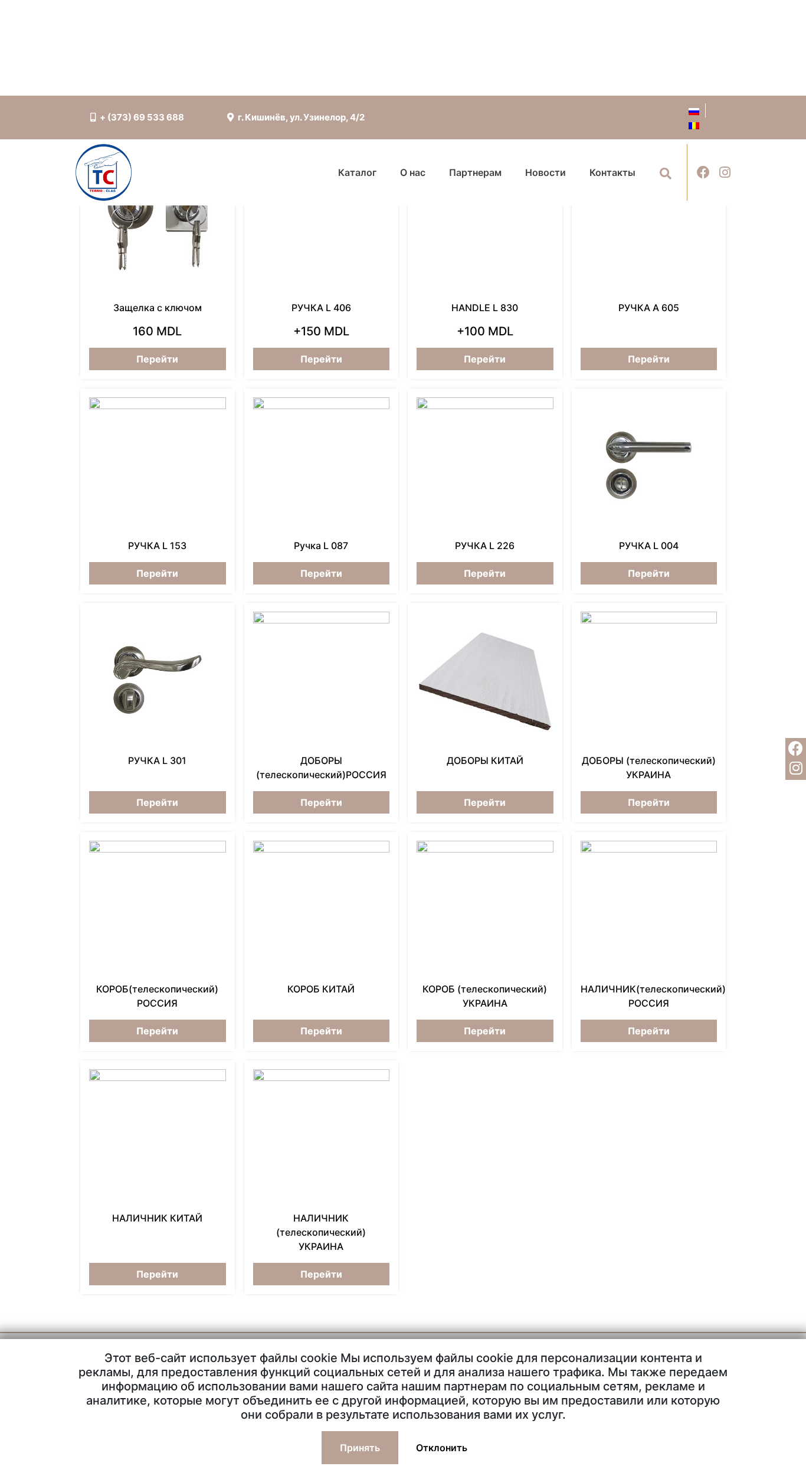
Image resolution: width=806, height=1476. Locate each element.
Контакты (612, 172)
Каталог (357, 172)
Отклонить (441, 1448)
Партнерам (475, 172)
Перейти (157, 359)
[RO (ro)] (694, 124)
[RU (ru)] (694, 110)
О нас (412, 172)
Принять (360, 1448)
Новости (545, 172)
